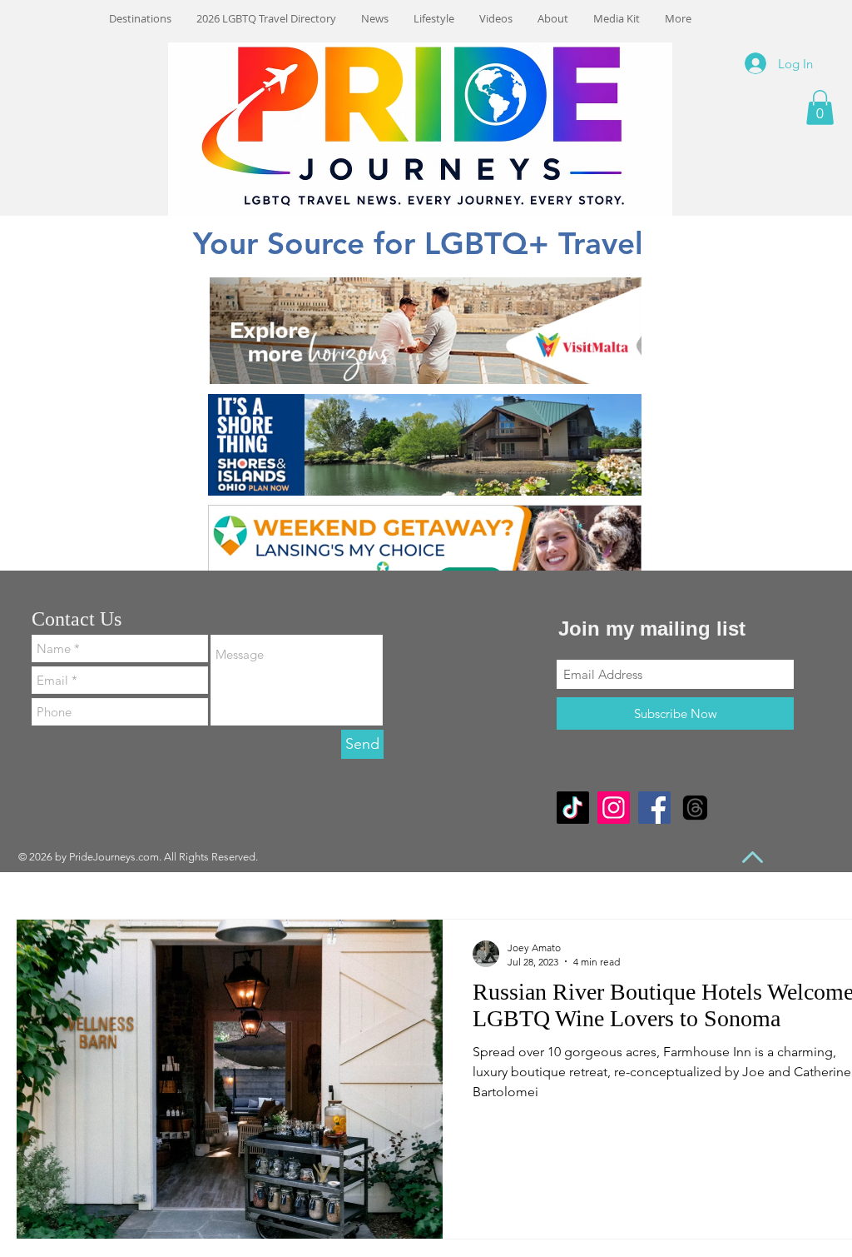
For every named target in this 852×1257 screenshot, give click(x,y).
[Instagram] (613, 807)
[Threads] (695, 807)
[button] (820, 107)
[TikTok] (573, 807)
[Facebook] (654, 807)
